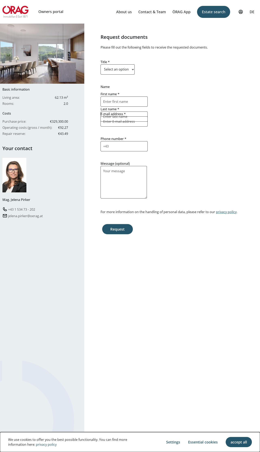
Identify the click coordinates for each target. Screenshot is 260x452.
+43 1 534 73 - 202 (21, 209)
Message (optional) (115, 163)
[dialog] (130, 442)
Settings (173, 442)
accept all (239, 442)
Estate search (213, 11)
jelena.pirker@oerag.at (25, 216)
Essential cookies (203, 442)
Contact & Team (152, 11)
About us (124, 11)
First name (110, 94)
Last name (110, 109)
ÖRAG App (181, 11)
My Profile (240, 12)
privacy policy (226, 212)
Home (15, 12)
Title (105, 62)
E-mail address (113, 114)
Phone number (113, 139)
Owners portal (50, 11)
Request (117, 229)
